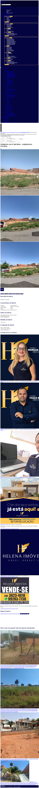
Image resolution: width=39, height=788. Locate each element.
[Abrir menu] (0, 67)
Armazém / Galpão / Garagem (11, 57)
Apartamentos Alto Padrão (11, 42)
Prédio (8, 55)
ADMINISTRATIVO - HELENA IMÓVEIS (7, 575)
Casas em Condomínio (10, 31)
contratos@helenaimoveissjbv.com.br (6, 528)
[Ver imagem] (19, 172)
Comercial (8, 20)
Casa (5, 46)
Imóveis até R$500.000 (10, 33)
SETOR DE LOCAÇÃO (4, 524)
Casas (7, 18)
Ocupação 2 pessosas (10, 38)
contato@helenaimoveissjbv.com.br (6, 576)
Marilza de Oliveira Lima (4, 381)
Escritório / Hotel (9, 53)
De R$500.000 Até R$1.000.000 (12, 62)
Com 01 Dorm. (9, 24)
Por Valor (6, 60)
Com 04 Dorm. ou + (10, 27)
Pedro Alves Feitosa (3, 477)
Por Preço (6, 32)
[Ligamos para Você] (1, 131)
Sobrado (8, 19)
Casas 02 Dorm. (9, 47)
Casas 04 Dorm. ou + (10, 49)
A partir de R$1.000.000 (10, 34)
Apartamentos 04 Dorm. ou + (11, 41)
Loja (7, 54)
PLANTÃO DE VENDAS (4, 604)
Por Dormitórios (7, 23)
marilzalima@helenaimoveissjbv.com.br (27, 381)
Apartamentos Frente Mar (11, 44)
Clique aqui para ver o (25, 613)
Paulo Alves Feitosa (3, 429)
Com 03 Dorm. (9, 26)
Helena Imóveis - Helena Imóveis (5, 7)
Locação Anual (7, 16)
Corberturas (8, 45)
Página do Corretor (32, 477)
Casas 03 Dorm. (9, 48)
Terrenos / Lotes (9, 59)
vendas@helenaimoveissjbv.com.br (6, 608)
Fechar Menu (7, 35)
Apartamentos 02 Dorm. (10, 39)
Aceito (9, 136)
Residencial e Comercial (10, 56)
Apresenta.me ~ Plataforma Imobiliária (14, 786)
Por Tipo (6, 28)
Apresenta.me (3, 785)
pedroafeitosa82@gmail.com (24, 477)
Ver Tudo (11, 16)
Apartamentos (9, 17)
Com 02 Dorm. (9, 25)
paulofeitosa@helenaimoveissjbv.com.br (26, 429)
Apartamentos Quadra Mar (11, 43)
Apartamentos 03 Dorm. (10, 40)
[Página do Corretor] (14, 603)
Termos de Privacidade (4, 136)
